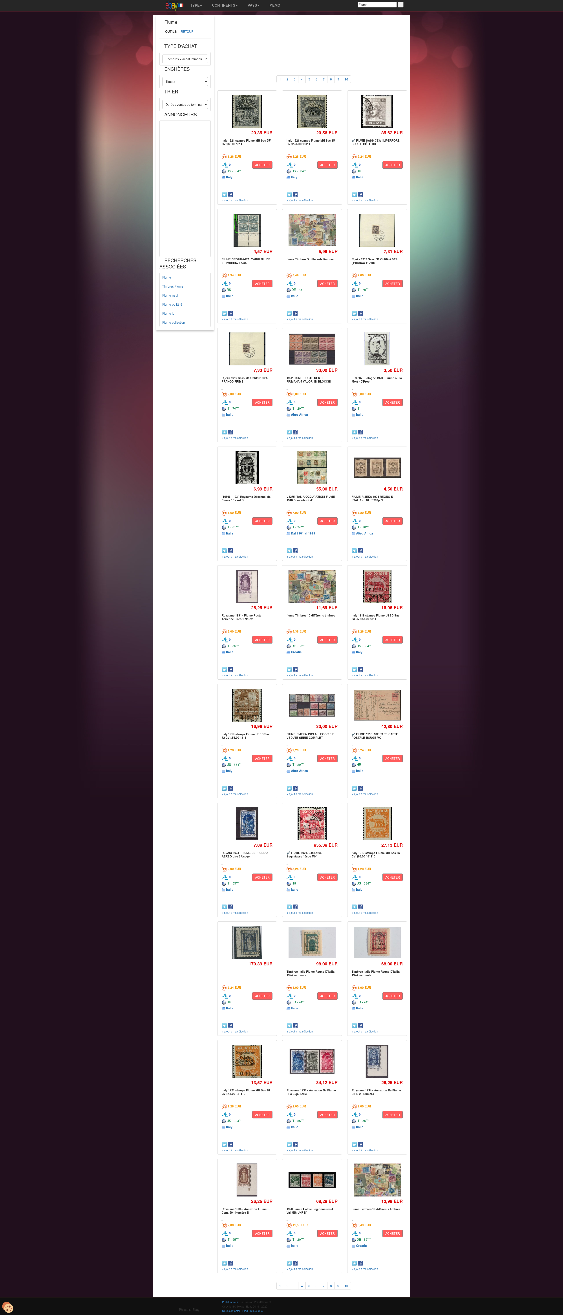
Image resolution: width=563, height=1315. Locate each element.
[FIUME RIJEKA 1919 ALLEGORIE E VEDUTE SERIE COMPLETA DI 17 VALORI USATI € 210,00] (312, 705)
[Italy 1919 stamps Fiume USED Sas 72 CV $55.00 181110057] (247, 705)
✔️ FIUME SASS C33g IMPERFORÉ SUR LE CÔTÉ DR (376, 142)
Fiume (166, 277)
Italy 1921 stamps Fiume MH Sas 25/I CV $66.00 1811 (247, 142)
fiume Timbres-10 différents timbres (376, 1209)
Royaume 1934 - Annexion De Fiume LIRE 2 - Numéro (376, 1092)
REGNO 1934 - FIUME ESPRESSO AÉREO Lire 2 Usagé (245, 854)
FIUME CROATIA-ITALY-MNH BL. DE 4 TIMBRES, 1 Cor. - (246, 261)
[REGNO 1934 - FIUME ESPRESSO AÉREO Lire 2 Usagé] (247, 823)
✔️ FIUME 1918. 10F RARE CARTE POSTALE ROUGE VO (375, 736)
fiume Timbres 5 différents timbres (310, 259)
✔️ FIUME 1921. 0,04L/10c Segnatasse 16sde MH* (304, 854)
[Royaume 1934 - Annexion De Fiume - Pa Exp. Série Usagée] (312, 1061)
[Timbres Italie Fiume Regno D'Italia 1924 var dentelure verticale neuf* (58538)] (377, 942)
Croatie (296, 652)
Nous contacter (231, 1311)
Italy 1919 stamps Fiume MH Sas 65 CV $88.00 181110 (376, 854)
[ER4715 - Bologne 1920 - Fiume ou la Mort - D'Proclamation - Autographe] (377, 349)
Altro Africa (299, 414)
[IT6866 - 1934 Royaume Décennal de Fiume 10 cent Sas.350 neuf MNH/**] (247, 467)
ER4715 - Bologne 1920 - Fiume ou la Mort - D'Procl (377, 379)
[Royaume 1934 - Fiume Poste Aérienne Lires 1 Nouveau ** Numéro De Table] (247, 586)
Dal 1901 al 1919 (303, 533)
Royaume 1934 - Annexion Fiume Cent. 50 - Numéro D (244, 1211)
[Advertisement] (185, 189)
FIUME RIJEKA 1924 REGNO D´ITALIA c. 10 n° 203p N (372, 498)
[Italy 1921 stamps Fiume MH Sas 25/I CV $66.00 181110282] (247, 111)
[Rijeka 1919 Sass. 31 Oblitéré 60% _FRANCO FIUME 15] (377, 230)
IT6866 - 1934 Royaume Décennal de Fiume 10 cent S (246, 498)
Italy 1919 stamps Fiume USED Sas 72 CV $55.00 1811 (245, 736)
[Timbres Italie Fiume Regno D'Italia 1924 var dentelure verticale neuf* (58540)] (312, 942)
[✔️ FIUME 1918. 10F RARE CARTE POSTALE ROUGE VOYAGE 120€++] (377, 705)
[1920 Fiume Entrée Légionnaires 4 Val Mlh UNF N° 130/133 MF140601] (312, 1180)
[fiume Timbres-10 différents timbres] (377, 1180)
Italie (359, 177)
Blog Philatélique (252, 1311)
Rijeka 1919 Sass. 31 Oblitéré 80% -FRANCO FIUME (245, 379)
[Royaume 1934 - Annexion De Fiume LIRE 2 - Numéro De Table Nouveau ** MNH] (377, 1061)
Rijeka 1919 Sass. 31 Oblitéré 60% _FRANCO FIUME (375, 261)
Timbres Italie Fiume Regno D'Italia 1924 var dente (311, 973)
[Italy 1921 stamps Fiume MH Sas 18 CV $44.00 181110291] (247, 1061)
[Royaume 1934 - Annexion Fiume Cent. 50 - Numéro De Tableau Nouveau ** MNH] (247, 1180)
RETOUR (187, 31)
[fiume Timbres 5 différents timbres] (312, 230)
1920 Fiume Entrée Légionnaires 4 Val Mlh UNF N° (310, 1211)
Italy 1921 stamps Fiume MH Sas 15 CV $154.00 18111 (311, 142)
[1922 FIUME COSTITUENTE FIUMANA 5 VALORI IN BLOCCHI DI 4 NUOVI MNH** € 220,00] (312, 349)
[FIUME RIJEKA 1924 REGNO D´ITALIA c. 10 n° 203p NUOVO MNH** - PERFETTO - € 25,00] (377, 468)
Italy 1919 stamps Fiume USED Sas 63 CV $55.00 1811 (375, 617)
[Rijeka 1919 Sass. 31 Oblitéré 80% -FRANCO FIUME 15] (247, 349)
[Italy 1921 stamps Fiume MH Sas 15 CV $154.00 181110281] (312, 111)
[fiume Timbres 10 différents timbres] (312, 586)
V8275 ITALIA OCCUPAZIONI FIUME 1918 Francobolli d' (311, 498)
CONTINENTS (223, 5)
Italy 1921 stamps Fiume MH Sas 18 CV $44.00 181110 (246, 1092)
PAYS (252, 5)
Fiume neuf (170, 295)
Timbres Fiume (172, 286)
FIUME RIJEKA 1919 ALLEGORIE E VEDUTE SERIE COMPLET (310, 736)
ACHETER (262, 165)
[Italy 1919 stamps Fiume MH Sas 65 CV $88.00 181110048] (377, 823)
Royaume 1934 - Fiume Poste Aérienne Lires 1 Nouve (241, 617)
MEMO (274, 5)
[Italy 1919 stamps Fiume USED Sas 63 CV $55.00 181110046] (377, 586)
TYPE (194, 5)
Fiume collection (173, 322)
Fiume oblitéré (172, 304)
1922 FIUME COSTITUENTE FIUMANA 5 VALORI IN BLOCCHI (309, 379)
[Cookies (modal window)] (7, 1307)
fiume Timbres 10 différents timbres (311, 615)
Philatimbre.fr (230, 1302)
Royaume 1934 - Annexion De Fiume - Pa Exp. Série (311, 1092)
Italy (229, 177)
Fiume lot (168, 313)
